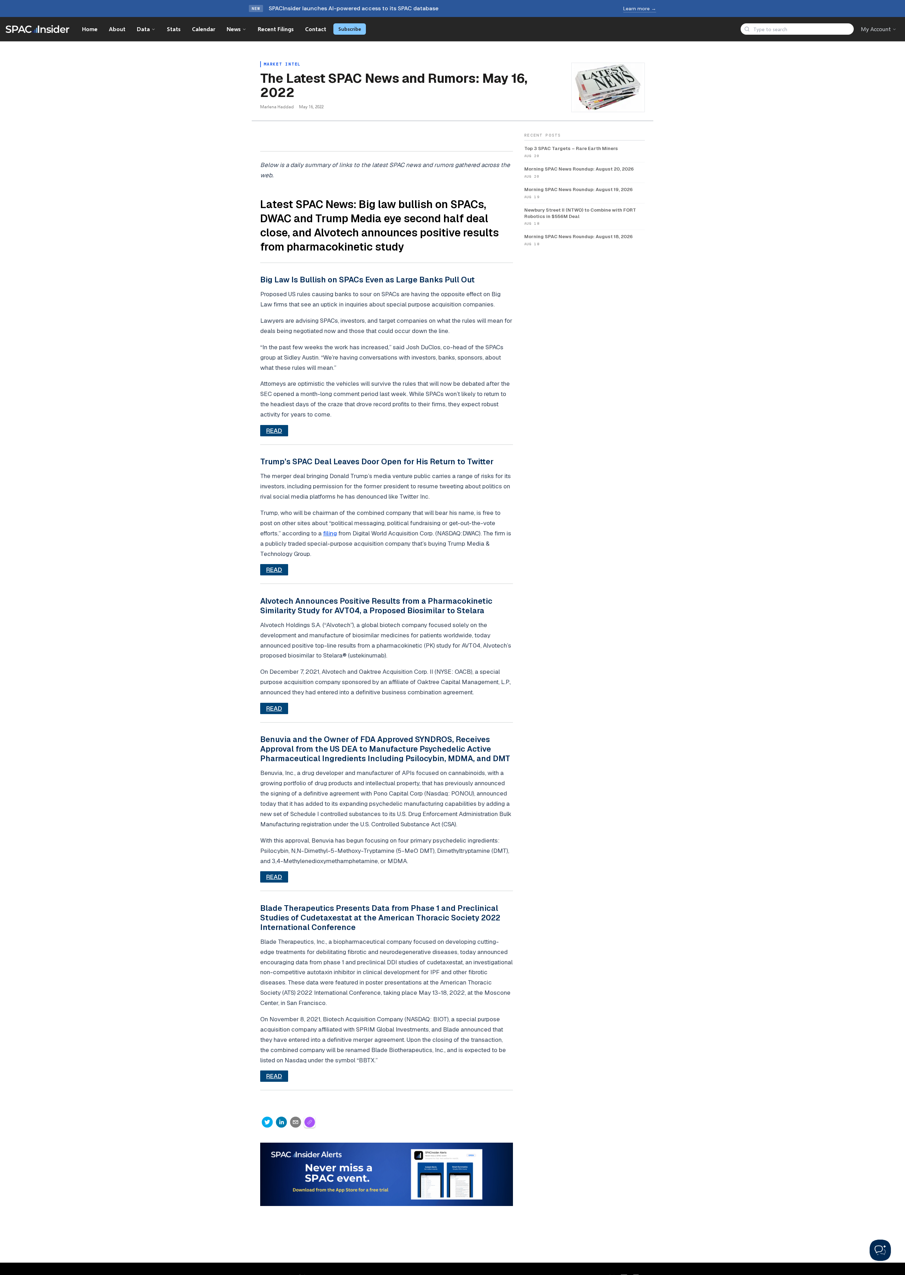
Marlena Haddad (277, 106)
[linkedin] (281, 1122)
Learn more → (639, 8)
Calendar (203, 28)
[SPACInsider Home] (37, 29)
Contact (315, 28)
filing (330, 533)
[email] (295, 1122)
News (234, 28)
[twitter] (267, 1122)
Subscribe (349, 29)
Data (143, 28)
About (117, 28)
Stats (174, 28)
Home (90, 28)
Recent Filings (276, 28)
